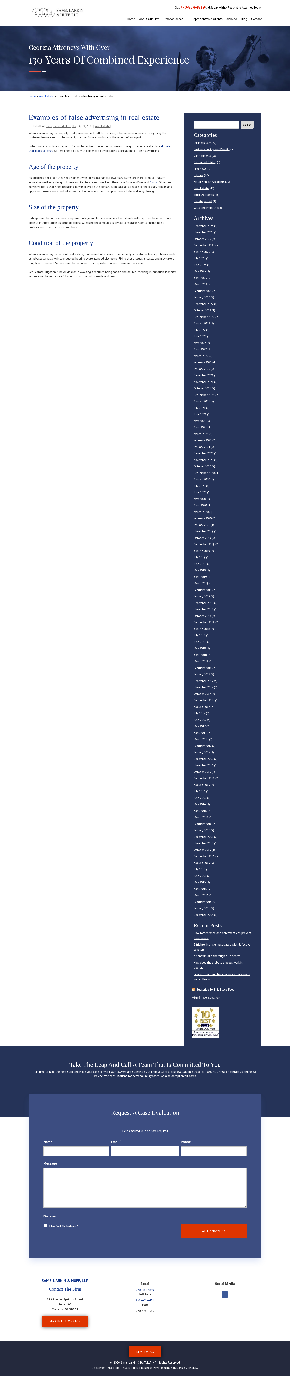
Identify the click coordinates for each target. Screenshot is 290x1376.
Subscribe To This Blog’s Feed (215, 989)
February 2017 (202, 746)
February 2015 (203, 902)
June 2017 (200, 720)
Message (50, 1163)
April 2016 (200, 811)
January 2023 (202, 297)
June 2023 (200, 265)
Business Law (202, 143)
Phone (186, 1141)
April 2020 (200, 505)
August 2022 (202, 323)
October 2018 (202, 616)
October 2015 (202, 850)
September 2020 (204, 473)
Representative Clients (207, 19)
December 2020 (203, 453)
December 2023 (203, 226)
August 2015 (202, 863)
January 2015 (202, 908)
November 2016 (203, 765)
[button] (286, 1347)
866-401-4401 (216, 1072)
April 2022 (200, 349)
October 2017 (202, 694)
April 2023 (200, 278)
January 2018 (202, 674)
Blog (244, 19)
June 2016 (200, 798)
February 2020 (203, 518)
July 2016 (199, 791)
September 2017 (204, 700)
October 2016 (202, 772)
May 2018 (200, 648)
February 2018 (203, 668)
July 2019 (199, 557)
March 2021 (201, 434)
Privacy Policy (130, 1368)
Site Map (113, 1368)
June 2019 (200, 564)
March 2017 (201, 739)
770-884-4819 (192, 7)
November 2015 (203, 843)
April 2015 (200, 889)
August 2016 (202, 785)
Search (247, 124)
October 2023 (202, 239)
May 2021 (200, 421)
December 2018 (203, 603)
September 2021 (204, 395)
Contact (256, 19)
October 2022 (202, 310)
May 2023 (200, 271)
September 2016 (204, 778)
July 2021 (199, 408)
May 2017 (200, 726)
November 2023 (203, 232)
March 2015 (201, 895)
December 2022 (203, 304)
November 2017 (203, 687)
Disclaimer (49, 1216)
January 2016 (202, 830)
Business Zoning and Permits (212, 149)
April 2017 (200, 733)
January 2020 (202, 525)
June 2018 (200, 642)
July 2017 (199, 713)
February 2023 (203, 291)
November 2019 (203, 531)
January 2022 (202, 369)
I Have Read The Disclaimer (63, 1226)
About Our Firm (149, 19)
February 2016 (203, 824)
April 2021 (200, 427)
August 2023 (202, 252)
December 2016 (203, 759)
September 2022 (204, 317)
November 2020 (203, 460)
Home (131, 19)
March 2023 (201, 284)
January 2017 (202, 752)
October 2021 (202, 388)
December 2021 (203, 375)
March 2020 (201, 512)
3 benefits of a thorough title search (217, 956)
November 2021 (203, 382)
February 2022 (203, 362)
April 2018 (200, 655)
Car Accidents (202, 156)
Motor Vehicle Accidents (209, 182)
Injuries (198, 175)
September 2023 (204, 245)
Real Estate (102, 126)
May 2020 (200, 499)
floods (154, 182)
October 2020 (202, 466)
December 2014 (203, 915)
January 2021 (202, 447)
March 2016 (201, 817)
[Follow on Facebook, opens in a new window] (225, 1294)
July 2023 (199, 258)
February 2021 (203, 440)
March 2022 (201, 356)
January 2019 (202, 596)
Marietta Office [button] (65, 1321)
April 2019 (200, 577)
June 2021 (200, 414)
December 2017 (203, 681)
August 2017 (202, 707)
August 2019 (202, 551)
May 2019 (200, 570)
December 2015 (203, 837)
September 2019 (204, 544)
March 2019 (201, 583)
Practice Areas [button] (173, 19)
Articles (231, 19)
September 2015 (204, 856)
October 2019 (202, 538)
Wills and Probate (205, 208)
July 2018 (199, 635)
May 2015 (200, 882)
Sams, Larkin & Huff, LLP (61, 126)
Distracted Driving (205, 162)
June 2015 (200, 876)
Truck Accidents (204, 195)
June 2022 (200, 336)
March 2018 (201, 661)
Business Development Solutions (162, 1368)
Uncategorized (203, 201)
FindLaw (193, 1368)
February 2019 (203, 590)
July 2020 (199, 486)
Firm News (200, 169)
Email (116, 1141)
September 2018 (204, 622)
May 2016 (200, 804)
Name (47, 1141)
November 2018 (203, 609)
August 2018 (202, 629)
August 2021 (202, 401)
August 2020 (202, 479)
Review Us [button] (145, 1352)
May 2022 (200, 343)
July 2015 (199, 869)
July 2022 (199, 330)
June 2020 (200, 492)
